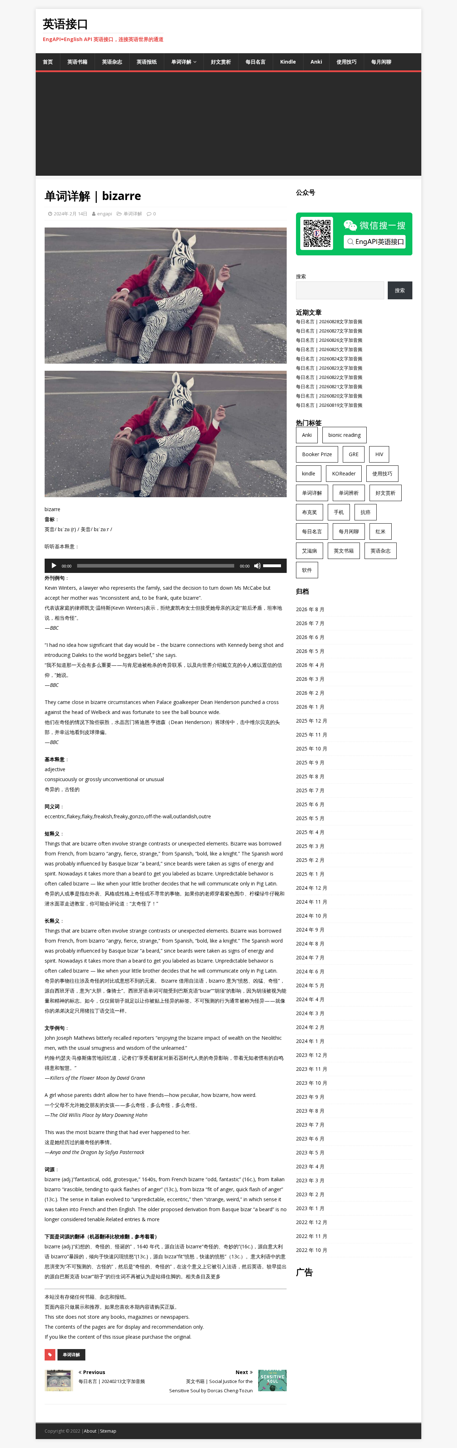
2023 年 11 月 (311, 1068)
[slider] (273, 565)
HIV (379, 454)
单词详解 (181, 61)
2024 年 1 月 (310, 1041)
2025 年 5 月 (310, 818)
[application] (166, 566)
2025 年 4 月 (310, 832)
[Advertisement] (228, 126)
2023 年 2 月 (310, 1194)
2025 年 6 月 (310, 804)
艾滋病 (309, 550)
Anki (316, 61)
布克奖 (309, 512)
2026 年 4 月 (310, 664)
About (90, 1431)
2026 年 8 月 (310, 609)
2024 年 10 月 (311, 915)
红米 (381, 531)
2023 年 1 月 (310, 1208)
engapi (104, 213)
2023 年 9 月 (310, 1096)
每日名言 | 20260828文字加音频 (329, 321)
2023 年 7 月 (310, 1124)
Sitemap (108, 1431)
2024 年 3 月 (310, 1013)
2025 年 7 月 (310, 790)
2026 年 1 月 (310, 706)
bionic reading (344, 434)
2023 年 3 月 (310, 1180)
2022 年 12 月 (311, 1222)
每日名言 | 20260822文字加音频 (329, 377)
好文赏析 (221, 61)
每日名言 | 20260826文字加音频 (329, 340)
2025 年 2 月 (310, 860)
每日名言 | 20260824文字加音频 (329, 358)
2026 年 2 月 (310, 692)
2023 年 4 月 (310, 1166)
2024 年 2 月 (310, 1027)
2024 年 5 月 (310, 985)
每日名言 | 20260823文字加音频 (329, 368)
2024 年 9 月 (310, 929)
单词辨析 (349, 492)
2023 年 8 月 (310, 1110)
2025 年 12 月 (311, 720)
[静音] (257, 565)
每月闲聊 (381, 61)
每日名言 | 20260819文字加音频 (329, 405)
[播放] (53, 565)
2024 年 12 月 (311, 887)
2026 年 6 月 (310, 637)
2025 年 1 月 (310, 873)
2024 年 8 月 (310, 943)
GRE (353, 454)
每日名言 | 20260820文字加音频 (329, 396)
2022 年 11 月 (311, 1236)
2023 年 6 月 (310, 1138)
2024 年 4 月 (310, 999)
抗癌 (366, 512)
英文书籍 (344, 550)
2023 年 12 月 (311, 1055)
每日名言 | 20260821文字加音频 (329, 386)
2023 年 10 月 (311, 1082)
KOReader (344, 473)
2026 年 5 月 (310, 651)
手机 (339, 512)
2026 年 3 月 (310, 678)
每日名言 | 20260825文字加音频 (329, 349)
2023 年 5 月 (310, 1152)
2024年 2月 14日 (70, 213)
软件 (307, 569)
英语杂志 (112, 61)
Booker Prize (317, 454)
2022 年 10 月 (311, 1250)
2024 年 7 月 (310, 957)
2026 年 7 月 (310, 623)
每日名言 (256, 61)
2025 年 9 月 (310, 762)
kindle (308, 473)
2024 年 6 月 (310, 971)
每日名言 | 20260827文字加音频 (329, 331)
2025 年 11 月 (311, 734)
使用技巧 (347, 61)
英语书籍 (77, 61)
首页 (48, 61)
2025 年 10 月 (311, 748)
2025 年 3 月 (310, 846)
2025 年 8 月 (310, 776)
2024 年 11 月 (311, 901)
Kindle (288, 61)
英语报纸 (147, 61)
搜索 (301, 276)
